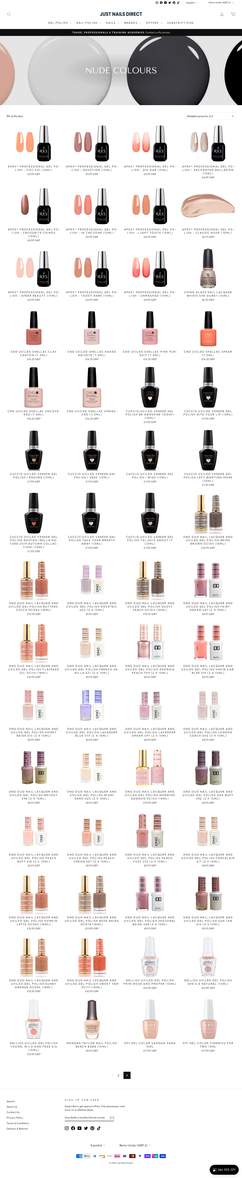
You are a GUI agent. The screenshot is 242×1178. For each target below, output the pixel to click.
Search (11, 1101)
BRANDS (131, 22)
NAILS (111, 22)
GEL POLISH (58, 22)
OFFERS (153, 22)
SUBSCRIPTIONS (180, 22)
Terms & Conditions (18, 1123)
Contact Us (13, 1112)
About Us (12, 1106)
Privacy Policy (15, 1117)
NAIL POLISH (87, 22)
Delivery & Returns (17, 1128)
